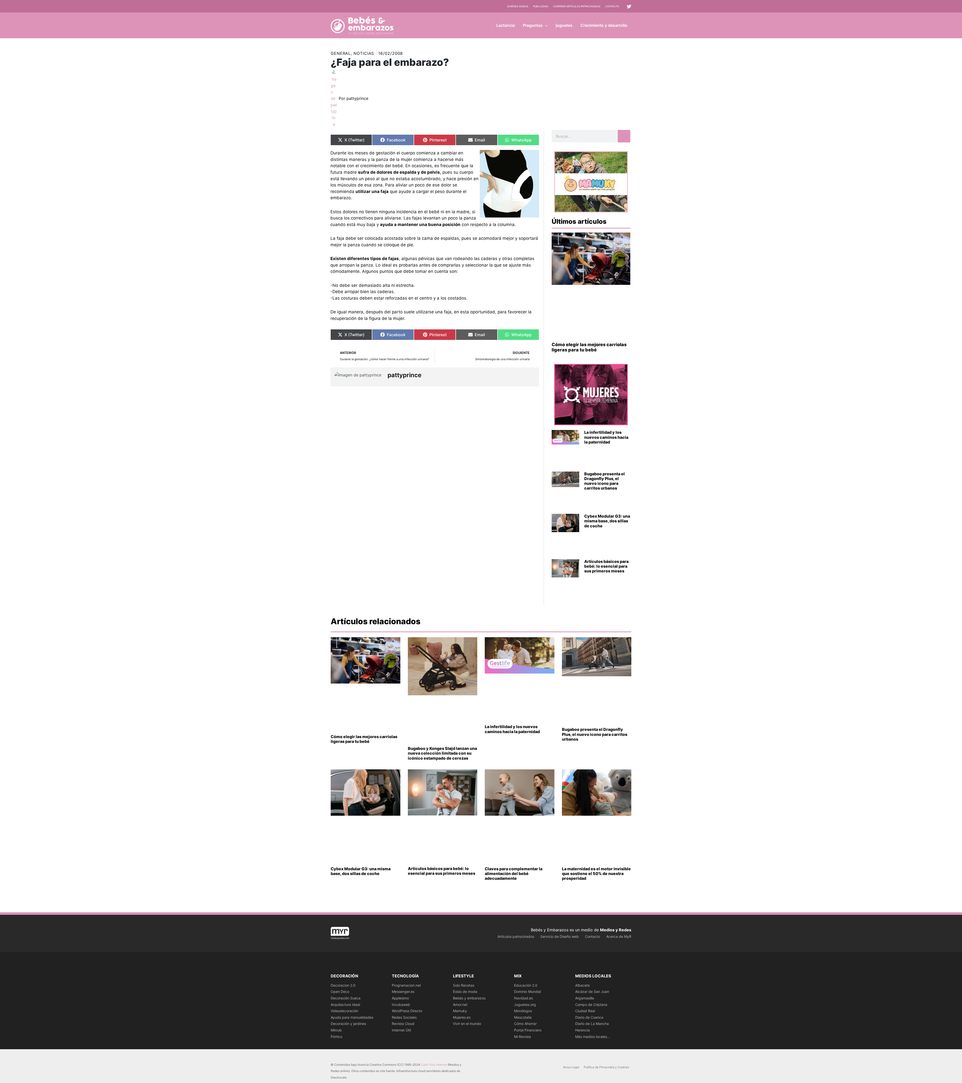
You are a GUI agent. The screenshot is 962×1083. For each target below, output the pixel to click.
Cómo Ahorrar (525, 1023)
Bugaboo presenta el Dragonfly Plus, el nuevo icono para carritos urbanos (604, 481)
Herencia (582, 1030)
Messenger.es (403, 991)
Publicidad (540, 6)
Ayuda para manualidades (352, 1017)
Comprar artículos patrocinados (576, 6)
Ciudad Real (585, 1011)
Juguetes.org (525, 1004)
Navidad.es (523, 998)
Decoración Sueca (345, 998)
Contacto (612, 6)
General (341, 53)
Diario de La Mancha (592, 1023)
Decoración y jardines (348, 1023)
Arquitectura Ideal (345, 1004)
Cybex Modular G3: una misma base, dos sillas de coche (607, 521)
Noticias (363, 53)
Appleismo (400, 998)
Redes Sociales (404, 1017)
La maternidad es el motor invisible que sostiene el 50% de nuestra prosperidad (596, 873)
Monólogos (523, 1011)
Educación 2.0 (525, 985)
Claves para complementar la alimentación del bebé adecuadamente (513, 873)
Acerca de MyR (618, 936)
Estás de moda (465, 991)
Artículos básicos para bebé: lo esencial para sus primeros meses (606, 566)
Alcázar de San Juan (592, 991)
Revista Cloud (403, 1023)
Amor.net (460, 1004)
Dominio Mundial (527, 991)
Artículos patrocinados (516, 936)
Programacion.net (406, 985)
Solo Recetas (463, 985)
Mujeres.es (461, 1017)
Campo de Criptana (591, 1004)
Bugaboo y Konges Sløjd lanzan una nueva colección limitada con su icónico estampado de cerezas (442, 753)
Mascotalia (523, 1017)
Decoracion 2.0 (343, 985)
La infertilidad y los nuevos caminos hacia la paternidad (606, 437)
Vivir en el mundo (467, 1023)
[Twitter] (629, 6)
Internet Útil (401, 1030)
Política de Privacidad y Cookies (606, 1067)
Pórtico (336, 1036)
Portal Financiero (527, 1030)
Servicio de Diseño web (559, 936)
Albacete (582, 985)
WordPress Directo (407, 1011)
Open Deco (340, 991)
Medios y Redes (615, 929)
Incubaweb (401, 1004)
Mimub (336, 1030)
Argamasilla (584, 998)
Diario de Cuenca (589, 1017)
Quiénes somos (517, 6)
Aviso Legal (571, 1067)
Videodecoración (344, 1011)
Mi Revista (522, 1036)
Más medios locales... (592, 1036)
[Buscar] (624, 136)
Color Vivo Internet (434, 1064)
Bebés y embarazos (469, 998)
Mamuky (460, 1011)
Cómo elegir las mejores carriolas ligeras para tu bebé (589, 347)
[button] (545, 25)
